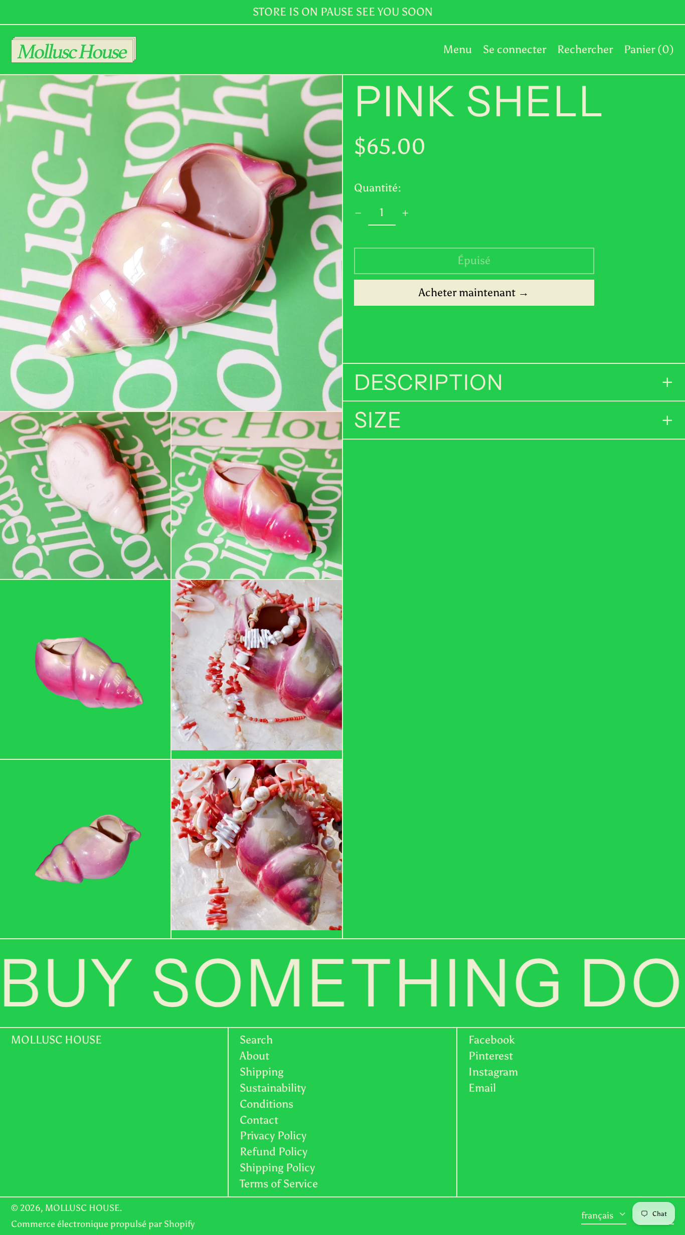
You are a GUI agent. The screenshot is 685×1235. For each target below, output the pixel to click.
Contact (259, 1120)
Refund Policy (273, 1151)
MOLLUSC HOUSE (56, 1040)
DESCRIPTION (428, 382)
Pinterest (490, 1056)
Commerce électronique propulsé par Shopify (103, 1223)
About (254, 1056)
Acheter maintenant (467, 292)
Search (256, 1040)
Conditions (266, 1104)
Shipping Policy (277, 1167)
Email (482, 1088)
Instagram (493, 1072)
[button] (585, 50)
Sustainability (273, 1088)
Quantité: (377, 188)
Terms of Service (279, 1183)
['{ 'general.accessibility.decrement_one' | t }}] (358, 213)
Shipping (261, 1072)
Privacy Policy (273, 1135)
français (598, 1215)
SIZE (378, 420)
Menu (457, 49)
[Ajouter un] (405, 213)
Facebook (491, 1040)
